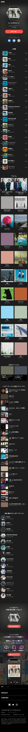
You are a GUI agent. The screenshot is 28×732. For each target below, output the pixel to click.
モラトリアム (20, 301)
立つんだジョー (7, 246)
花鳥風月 (21, 265)
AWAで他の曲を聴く (14, 626)
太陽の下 (21, 338)
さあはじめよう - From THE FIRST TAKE (20, 192)
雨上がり (21, 246)
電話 (7, 283)
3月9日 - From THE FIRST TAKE (7, 192)
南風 (7, 319)
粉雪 (21, 319)
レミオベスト (7, 228)
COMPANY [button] (4, 698)
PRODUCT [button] (4, 693)
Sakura (7, 265)
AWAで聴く (14, 31)
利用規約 (3, 712)
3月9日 (20, 283)
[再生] (5, 53)
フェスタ (21, 228)
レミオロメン (8, 686)
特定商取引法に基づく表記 (18, 714)
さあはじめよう (21, 210)
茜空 (21, 356)
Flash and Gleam (7, 356)
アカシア (7, 301)
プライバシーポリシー (12, 712)
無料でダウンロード (14, 654)
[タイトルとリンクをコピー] (18, 40)
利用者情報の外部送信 (5, 714)
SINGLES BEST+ (7, 210)
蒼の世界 (7, 338)
